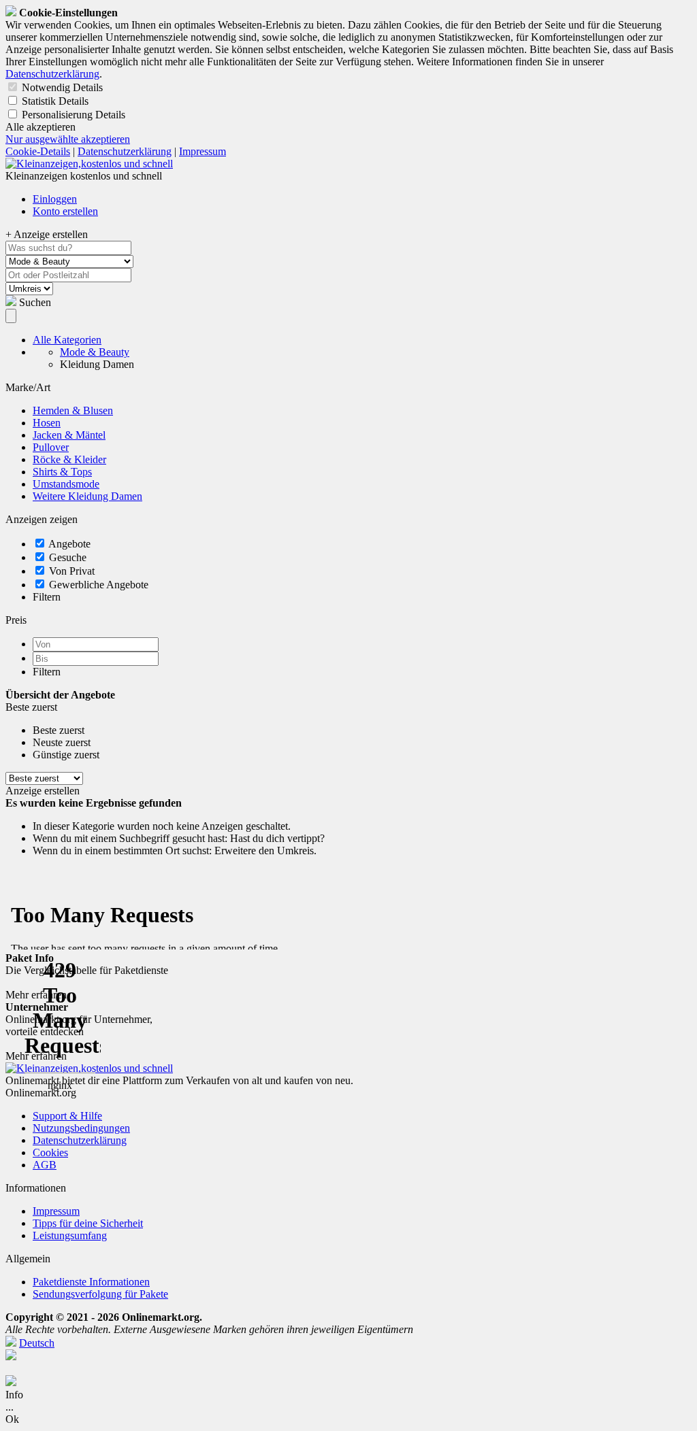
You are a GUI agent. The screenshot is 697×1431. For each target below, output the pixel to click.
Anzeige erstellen (42, 790)
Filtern (47, 597)
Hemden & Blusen (73, 410)
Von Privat (72, 571)
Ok (12, 1419)
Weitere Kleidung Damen (87, 496)
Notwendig (46, 87)
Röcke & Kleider (69, 459)
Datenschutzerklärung (52, 74)
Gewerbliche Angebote (98, 584)
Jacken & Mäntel (69, 435)
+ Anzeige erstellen (46, 234)
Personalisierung (57, 114)
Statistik (39, 101)
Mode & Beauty (94, 352)
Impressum (202, 151)
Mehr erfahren (36, 994)
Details (88, 87)
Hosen (47, 422)
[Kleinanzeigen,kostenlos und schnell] (89, 163)
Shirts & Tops (62, 471)
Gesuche (67, 557)
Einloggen (55, 199)
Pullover (51, 447)
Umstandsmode (66, 484)
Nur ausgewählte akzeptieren (67, 139)
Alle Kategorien (67, 340)
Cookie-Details (37, 151)
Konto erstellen (65, 211)
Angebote (69, 544)
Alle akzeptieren (40, 127)
